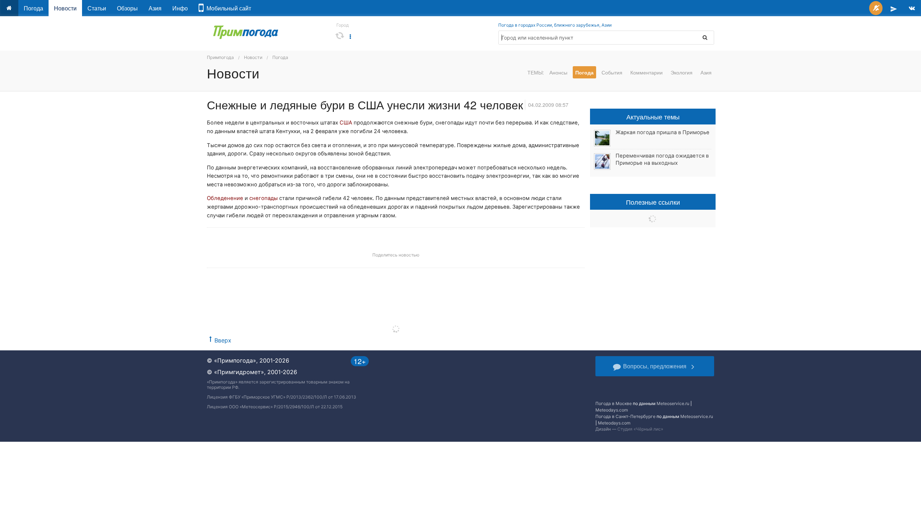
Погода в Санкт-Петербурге (625, 416)
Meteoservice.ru (673, 403)
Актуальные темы (653, 116)
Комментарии (646, 72)
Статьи (96, 8)
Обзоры (127, 8)
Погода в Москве (613, 403)
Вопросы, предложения (655, 366)
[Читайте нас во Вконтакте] (912, 8)
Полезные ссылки (653, 201)
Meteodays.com (611, 410)
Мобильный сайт (227, 8)
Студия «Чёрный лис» (640, 429)
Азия (155, 8)
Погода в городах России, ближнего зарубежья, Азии (555, 25)
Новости (65, 8)
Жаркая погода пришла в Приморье (662, 132)
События (612, 72)
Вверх (222, 340)
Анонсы (558, 72)
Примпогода (220, 57)
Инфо (180, 8)
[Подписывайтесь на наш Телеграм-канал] (894, 8)
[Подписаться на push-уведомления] (876, 8)
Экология (682, 72)
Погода (33, 8)
